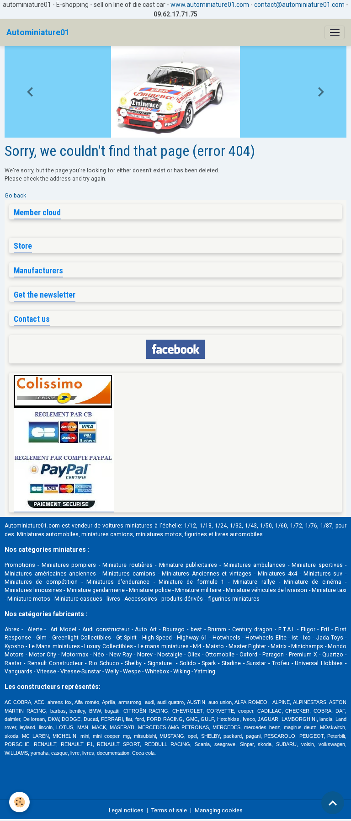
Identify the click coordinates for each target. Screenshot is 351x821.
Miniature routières (127, 565)
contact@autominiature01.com (299, 4)
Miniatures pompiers (69, 565)
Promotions (20, 565)
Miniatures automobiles (48, 534)
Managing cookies (219, 810)
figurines (196, 534)
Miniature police (149, 590)
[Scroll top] (332, 802)
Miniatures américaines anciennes (50, 573)
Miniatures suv (323, 573)
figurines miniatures (233, 599)
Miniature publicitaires (188, 565)
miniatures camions (107, 534)
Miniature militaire (198, 590)
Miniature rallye (254, 582)
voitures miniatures (127, 525)
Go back (15, 195)
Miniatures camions (128, 573)
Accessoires (140, 599)
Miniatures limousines (33, 590)
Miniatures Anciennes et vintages (206, 573)
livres (113, 599)
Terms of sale (169, 810)
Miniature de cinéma (312, 582)
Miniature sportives (317, 565)
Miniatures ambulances (254, 565)
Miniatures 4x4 (277, 573)
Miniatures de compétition (41, 582)
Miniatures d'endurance (117, 582)
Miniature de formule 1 (191, 582)
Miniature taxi (329, 590)
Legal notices (126, 810)
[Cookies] (19, 802)
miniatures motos (159, 534)
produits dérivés (182, 599)
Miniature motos (28, 599)
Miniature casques (78, 599)
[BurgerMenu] (334, 32)
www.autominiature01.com (209, 4)
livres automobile (237, 534)
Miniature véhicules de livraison (267, 590)
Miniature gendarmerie (96, 590)
